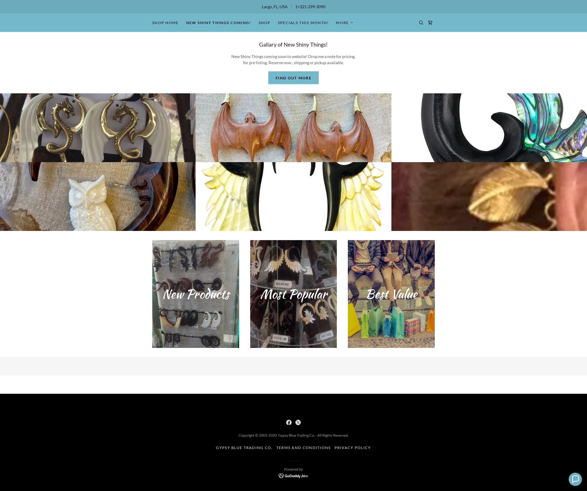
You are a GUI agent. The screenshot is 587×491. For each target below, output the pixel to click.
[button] (344, 22)
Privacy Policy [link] (353, 447)
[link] (430, 22)
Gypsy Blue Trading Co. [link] (244, 447)
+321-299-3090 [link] (311, 6)
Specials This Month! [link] (303, 22)
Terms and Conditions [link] (303, 447)
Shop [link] (265, 22)
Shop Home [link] (165, 22)
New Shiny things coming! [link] (218, 22)
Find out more (293, 78)
